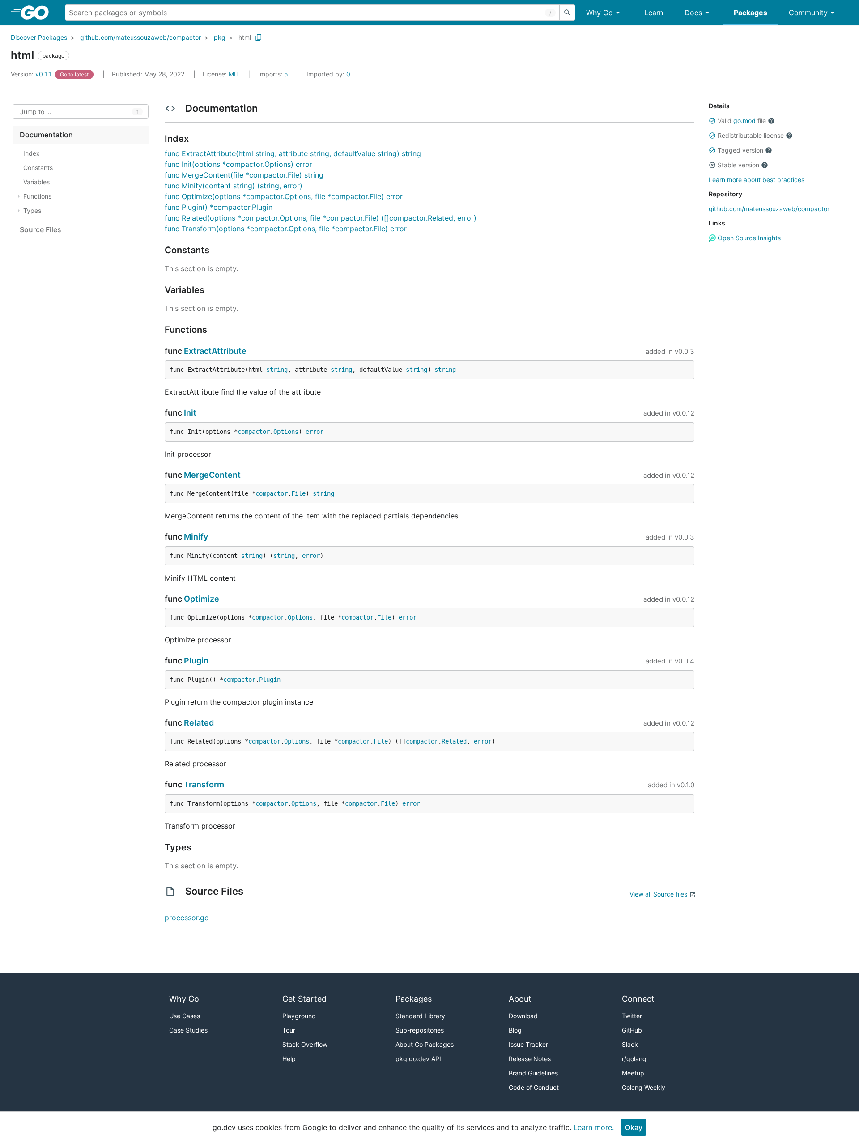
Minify (196, 536)
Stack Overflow (304, 1044)
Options (285, 431)
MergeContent (212, 475)
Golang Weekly (643, 1087)
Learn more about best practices (756, 179)
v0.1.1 (32, 74)
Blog (515, 1030)
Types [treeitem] (32, 210)
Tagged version (740, 150)
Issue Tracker (528, 1044)
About (520, 998)
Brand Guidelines (533, 1073)
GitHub (632, 1030)
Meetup (633, 1073)
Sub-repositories (419, 1030)
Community (808, 12)
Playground (299, 1016)
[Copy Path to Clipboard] (259, 38)
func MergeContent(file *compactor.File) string (244, 174)
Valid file (742, 120)
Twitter (632, 1016)
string (277, 369)
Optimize (201, 598)
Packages (750, 12)
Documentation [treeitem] (46, 134)
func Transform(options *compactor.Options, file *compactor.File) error (286, 228)
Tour (288, 1030)
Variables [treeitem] (36, 182)
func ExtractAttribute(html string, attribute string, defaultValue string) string (293, 153)
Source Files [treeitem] (40, 229)
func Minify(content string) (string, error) (233, 185)
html (244, 37)
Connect (638, 998)
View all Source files (658, 894)
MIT (234, 74)
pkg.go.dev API (418, 1058)
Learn (653, 12)
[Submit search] (567, 12)
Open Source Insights (748, 238)
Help (289, 1058)
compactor (254, 431)
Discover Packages (39, 37)
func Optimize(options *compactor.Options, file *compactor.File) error (284, 196)
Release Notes (530, 1058)
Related (199, 722)
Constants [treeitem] (38, 167)
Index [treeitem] (31, 153)
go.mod (744, 120)
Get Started (304, 998)
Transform (204, 784)
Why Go (599, 12)
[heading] (38, 12)
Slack (630, 1044)
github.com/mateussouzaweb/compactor (140, 37)
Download (523, 1016)
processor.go (187, 917)
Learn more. (594, 1127)
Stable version (738, 165)
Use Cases (184, 1016)
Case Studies (188, 1030)
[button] (712, 120)
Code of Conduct (534, 1087)
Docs (693, 12)
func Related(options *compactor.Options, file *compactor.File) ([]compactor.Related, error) (320, 217)
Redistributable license (751, 135)
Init (190, 412)
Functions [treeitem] (37, 196)
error (314, 431)
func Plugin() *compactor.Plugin (218, 207)
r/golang (634, 1058)
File (298, 493)
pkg (219, 37)
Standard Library (420, 1016)
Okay (633, 1127)
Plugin (196, 660)
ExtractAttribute (215, 351)
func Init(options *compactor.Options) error (238, 164)
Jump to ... (35, 111)
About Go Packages (424, 1044)
